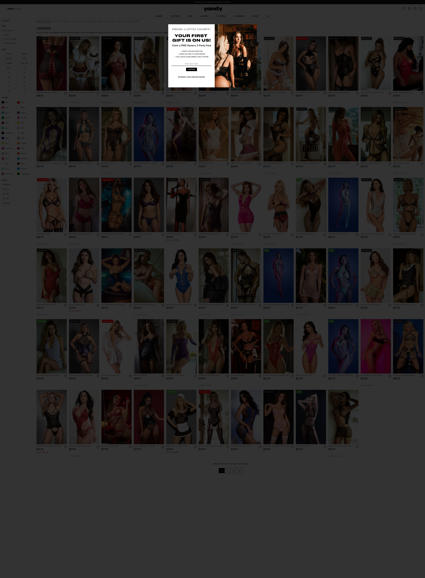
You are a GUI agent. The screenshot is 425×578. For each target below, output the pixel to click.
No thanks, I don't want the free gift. (191, 77)
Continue (191, 69)
